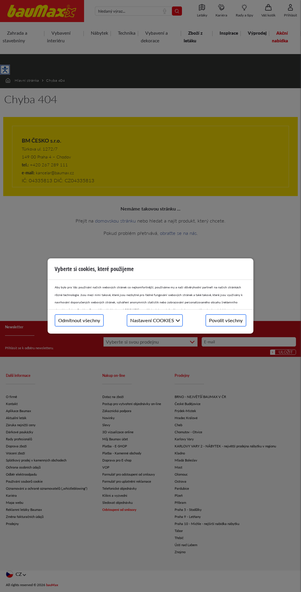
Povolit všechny (226, 320)
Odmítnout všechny (79, 320)
